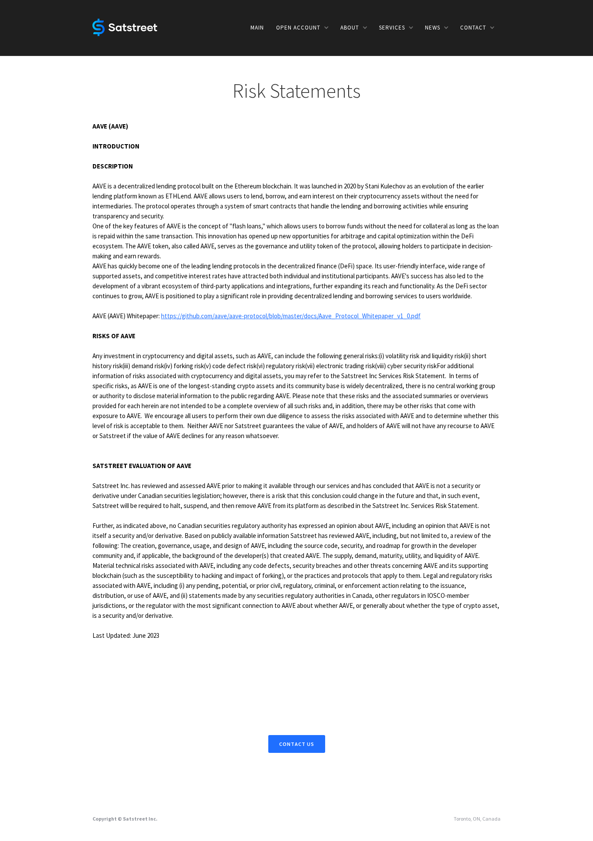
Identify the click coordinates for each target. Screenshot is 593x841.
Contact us (296, 744)
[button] (302, 28)
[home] (124, 26)
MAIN (257, 27)
